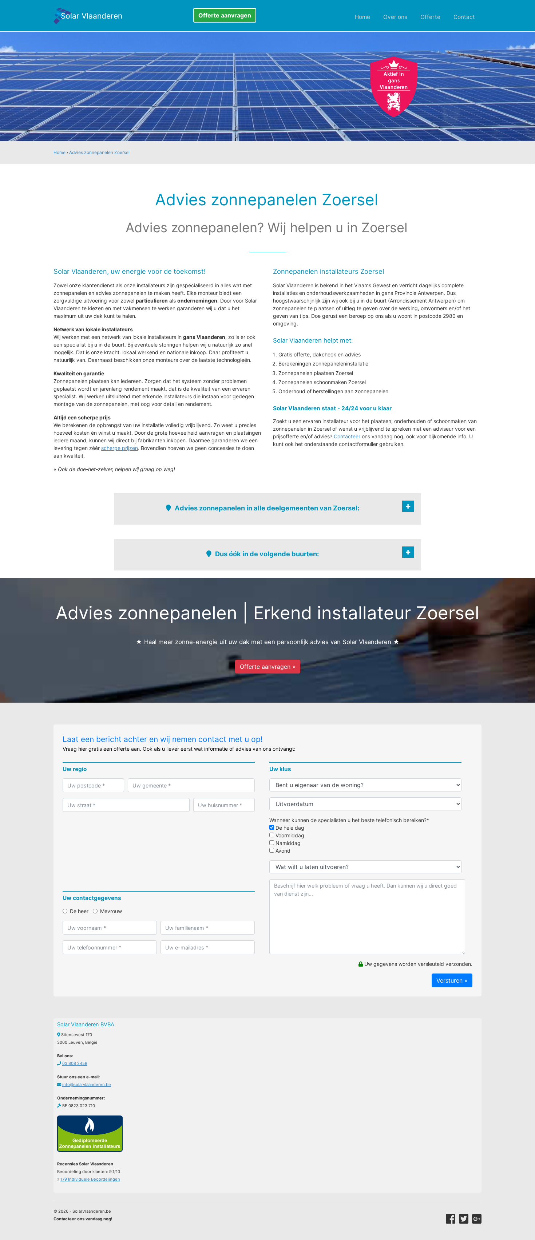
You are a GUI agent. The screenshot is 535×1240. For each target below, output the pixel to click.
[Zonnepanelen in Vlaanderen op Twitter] (463, 1218)
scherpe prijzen (119, 448)
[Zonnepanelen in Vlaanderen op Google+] (477, 1218)
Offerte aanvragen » (268, 666)
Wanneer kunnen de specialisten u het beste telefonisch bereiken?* (349, 820)
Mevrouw (111, 911)
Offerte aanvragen (224, 15)
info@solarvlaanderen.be (86, 1084)
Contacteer (347, 436)
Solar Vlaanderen (91, 15)
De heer (79, 911)
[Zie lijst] (408, 506)
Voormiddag (289, 835)
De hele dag (289, 828)
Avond (282, 851)
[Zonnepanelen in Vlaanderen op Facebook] (450, 1218)
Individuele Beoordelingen (90, 1179)
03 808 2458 (74, 1063)
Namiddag (287, 843)
